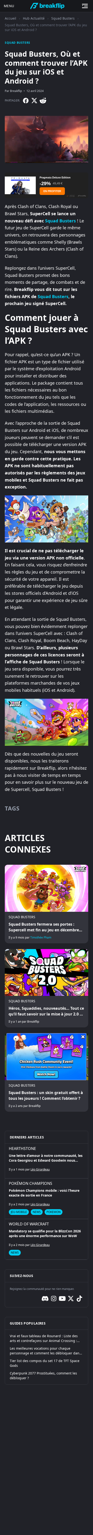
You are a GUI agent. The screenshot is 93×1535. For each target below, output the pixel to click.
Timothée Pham (40, 937)
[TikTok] (79, 1298)
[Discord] (45, 1298)
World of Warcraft (29, 1224)
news (37, 1212)
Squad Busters (63, 18)
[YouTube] (62, 1298)
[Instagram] (53, 1298)
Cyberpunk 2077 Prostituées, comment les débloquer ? (43, 1375)
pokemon (53, 1212)
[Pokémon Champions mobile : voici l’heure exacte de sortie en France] (46, 1199)
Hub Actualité (34, 18)
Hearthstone (22, 1148)
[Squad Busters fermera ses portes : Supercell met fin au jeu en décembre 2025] (46, 904)
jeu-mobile (19, 1212)
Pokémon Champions (30, 1183)
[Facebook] (26, 100)
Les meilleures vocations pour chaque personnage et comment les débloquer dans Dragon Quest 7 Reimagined (45, 1351)
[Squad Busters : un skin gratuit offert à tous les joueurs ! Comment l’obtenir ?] (46, 1072)
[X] (34, 100)
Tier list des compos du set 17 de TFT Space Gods (44, 1363)
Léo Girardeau (40, 1169)
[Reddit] (43, 100)
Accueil (10, 18)
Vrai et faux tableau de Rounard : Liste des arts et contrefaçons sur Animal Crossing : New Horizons (44, 1338)
